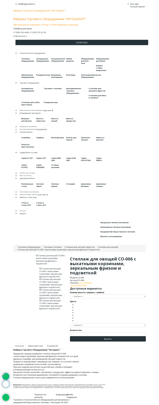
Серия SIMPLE (99, 159)
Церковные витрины (86, 185)
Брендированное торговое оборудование (73, 90)
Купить (108, 338)
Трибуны (40, 137)
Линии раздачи (70, 60)
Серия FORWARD (40, 166)
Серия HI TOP (27, 158)
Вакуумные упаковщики (57, 76)
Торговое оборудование (29, 247)
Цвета (73, 301)
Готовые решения (55, 166)
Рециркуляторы (43, 75)
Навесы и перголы (100, 138)
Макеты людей (54, 119)
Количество (76, 330)
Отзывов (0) (52, 346)
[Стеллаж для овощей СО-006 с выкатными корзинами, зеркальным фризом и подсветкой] (51, 272)
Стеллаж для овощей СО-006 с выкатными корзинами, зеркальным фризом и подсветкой (58, 249)
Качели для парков (71, 138)
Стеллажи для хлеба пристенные (30, 103)
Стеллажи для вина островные (97, 96)
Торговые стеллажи (53, 88)
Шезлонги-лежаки (85, 138)
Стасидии (70, 184)
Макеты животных (40, 119)
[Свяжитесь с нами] (5, 376)
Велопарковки (57, 137)
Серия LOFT (41, 158)
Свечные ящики (55, 185)
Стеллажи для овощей (108, 247)
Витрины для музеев (26, 119)
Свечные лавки (40, 185)
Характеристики (35, 346)
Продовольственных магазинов (114, 222)
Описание (19, 346)
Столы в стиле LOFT (26, 204)
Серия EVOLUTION (86, 159)
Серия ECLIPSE (24, 166)
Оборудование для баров (102, 60)
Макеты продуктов (71, 119)
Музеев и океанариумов (111, 236)
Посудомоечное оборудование (58, 60)
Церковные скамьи (101, 185)
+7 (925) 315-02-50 (38, 32)
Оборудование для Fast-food (87, 61)
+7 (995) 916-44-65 (21, 32)
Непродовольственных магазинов (115, 227)
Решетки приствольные (27, 145)
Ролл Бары (70, 75)
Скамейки (25, 137)
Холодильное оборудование (42, 60)
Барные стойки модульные (101, 68)
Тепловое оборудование (27, 60)
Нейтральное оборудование (27, 76)
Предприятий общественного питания (117, 232)
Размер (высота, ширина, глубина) (87, 292)
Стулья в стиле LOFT (41, 204)
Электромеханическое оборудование (91, 76)
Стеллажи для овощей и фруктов (97, 89)
